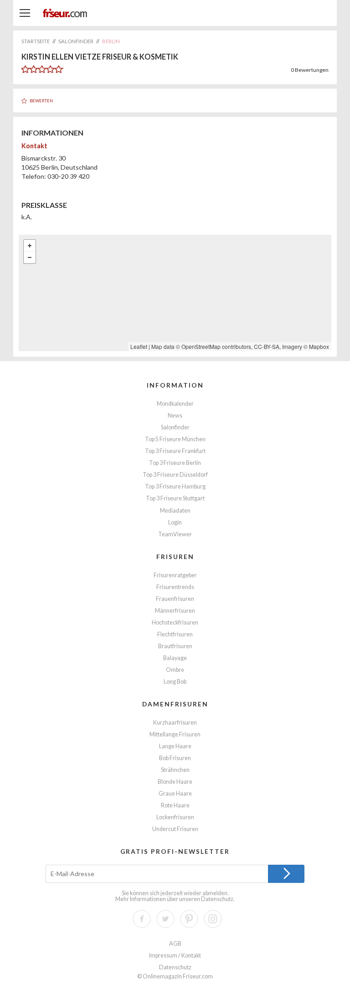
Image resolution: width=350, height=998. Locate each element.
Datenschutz (217, 899)
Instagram (213, 919)
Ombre (175, 669)
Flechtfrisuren (175, 634)
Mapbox (319, 346)
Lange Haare (175, 746)
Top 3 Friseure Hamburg (175, 486)
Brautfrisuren (175, 646)
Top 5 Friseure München (175, 439)
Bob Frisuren (175, 758)
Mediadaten (175, 510)
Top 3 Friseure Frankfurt (175, 451)
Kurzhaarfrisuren (175, 722)
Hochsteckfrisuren (175, 622)
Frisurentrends (175, 587)
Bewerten (41, 100)
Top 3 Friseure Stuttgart (175, 498)
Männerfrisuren (175, 610)
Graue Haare (175, 793)
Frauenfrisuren (175, 598)
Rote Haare (175, 805)
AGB (175, 943)
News (175, 415)
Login (175, 522)
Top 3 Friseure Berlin (175, 462)
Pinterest (189, 919)
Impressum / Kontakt (175, 955)
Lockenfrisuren (175, 817)
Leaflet (138, 346)
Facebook (142, 919)
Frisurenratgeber (175, 575)
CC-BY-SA (266, 346)
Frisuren (175, 556)
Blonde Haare (175, 781)
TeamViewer (175, 534)
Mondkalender (175, 403)
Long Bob (175, 681)
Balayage (175, 658)
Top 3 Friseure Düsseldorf (175, 474)
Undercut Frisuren (175, 829)
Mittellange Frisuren (175, 734)
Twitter (165, 919)
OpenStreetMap (201, 346)
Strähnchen (175, 769)
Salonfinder (175, 427)
